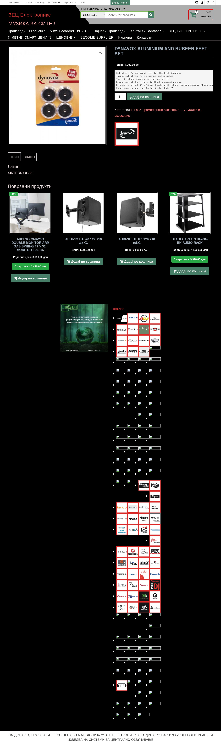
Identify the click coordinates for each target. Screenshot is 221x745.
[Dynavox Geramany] (127, 134)
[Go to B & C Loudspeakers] (155, 329)
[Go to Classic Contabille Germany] (144, 351)
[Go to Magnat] (132, 518)
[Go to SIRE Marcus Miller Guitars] (144, 651)
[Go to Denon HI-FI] (155, 362)
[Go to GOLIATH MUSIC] (121, 429)
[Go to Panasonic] (155, 573)
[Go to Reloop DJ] (144, 607)
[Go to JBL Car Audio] (155, 462)
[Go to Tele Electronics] (121, 684)
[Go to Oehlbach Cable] (155, 562)
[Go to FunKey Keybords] (144, 407)
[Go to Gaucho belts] (144, 418)
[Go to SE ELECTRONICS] (144, 640)
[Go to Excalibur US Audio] (155, 396)
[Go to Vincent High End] (144, 695)
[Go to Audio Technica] (155, 317)
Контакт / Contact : (146, 30)
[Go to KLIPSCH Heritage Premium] (144, 485)
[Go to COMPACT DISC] (121, 362)
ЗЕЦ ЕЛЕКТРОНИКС (186, 30)
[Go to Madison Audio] (121, 518)
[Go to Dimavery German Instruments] (121, 373)
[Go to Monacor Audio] (132, 551)
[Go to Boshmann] (155, 340)
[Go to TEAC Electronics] (144, 673)
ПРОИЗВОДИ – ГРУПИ (19, 2)
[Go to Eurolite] (144, 395)
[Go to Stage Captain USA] (121, 662)
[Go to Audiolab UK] (121, 329)
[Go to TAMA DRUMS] (132, 673)
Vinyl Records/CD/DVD (68, 30)
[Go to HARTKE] (121, 440)
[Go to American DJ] (144, 317)
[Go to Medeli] (155, 540)
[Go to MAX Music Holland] (121, 529)
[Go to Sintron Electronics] (132, 651)
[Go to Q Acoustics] (155, 596)
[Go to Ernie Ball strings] (132, 395)
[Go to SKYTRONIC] (155, 651)
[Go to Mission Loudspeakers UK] (121, 551)
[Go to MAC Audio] (155, 507)
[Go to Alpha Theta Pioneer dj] (121, 317)
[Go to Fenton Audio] (132, 407)
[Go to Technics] (155, 673)
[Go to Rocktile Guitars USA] (132, 618)
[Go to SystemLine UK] (144, 662)
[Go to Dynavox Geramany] (144, 384)
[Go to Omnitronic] (121, 573)
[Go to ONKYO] (132, 573)
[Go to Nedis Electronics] (132, 562)
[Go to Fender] (121, 407)
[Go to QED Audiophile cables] (121, 607)
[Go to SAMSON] (132, 640)
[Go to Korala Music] (155, 484)
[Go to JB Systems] (144, 462)
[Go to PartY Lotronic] (121, 584)
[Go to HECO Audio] (144, 440)
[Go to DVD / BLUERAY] (132, 384)
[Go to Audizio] (132, 329)
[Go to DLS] (132, 373)
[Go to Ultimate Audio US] (132, 684)
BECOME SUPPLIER (96, 37)
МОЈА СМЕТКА (70, 2)
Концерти (144, 37)
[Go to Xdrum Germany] (121, 718)
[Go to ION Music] (121, 462)
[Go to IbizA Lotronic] (132, 451)
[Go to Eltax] (121, 396)
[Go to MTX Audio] (155, 551)
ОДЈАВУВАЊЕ (54, 2)
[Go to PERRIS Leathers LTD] (132, 584)
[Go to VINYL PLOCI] (155, 695)
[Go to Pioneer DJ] (155, 584)
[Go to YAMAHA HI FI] (132, 718)
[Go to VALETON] (155, 684)
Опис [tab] (14, 156)
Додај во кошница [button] (32, 278)
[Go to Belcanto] (132, 340)
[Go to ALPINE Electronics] (132, 317)
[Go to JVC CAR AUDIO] (132, 473)
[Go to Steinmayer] (132, 662)
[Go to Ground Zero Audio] (132, 429)
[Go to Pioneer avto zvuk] (144, 584)
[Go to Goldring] (155, 418)
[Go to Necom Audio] (121, 562)
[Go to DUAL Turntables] (121, 384)
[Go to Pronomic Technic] (144, 596)
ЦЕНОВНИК (66, 37)
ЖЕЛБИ (82, 2)
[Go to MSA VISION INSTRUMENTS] (144, 551)
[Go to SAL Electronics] (121, 640)
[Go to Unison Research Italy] (144, 684)
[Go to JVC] (121, 473)
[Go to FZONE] (155, 407)
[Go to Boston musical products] (121, 351)
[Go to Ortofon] (144, 573)
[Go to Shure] (121, 651)
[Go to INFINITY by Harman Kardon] (144, 451)
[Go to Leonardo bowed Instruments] (132, 507)
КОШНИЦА (40, 2)
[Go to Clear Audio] (155, 351)
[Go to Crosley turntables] (132, 362)
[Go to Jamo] (132, 462)
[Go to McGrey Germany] (155, 529)
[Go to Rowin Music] (155, 629)
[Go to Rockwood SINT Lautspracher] (144, 618)
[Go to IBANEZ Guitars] (121, 451)
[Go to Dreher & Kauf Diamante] (155, 373)
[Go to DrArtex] (144, 373)
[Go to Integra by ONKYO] (155, 451)
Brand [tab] (29, 156)
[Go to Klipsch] (132, 485)
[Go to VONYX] (121, 707)
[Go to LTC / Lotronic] (144, 507)
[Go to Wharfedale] (144, 707)
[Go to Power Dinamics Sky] (132, 596)
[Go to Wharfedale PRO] (155, 707)
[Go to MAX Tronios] (132, 529)
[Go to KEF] (155, 473)
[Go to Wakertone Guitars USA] (132, 707)
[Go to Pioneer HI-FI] (121, 596)
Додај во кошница (144, 96)
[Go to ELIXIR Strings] (155, 384)
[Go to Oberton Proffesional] (144, 562)
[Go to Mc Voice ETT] (144, 529)
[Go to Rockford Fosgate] (121, 618)
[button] (100, 52)
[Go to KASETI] (144, 473)
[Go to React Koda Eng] (132, 607)
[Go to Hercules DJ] (155, 440)
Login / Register (120, 2)
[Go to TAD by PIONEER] (155, 662)
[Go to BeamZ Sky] (121, 340)
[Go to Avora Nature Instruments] (144, 329)
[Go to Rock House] (155, 607)
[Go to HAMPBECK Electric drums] (144, 429)
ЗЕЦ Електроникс (30, 14)
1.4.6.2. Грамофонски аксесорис (155, 109)
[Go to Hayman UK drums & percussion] (132, 440)
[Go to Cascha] (132, 351)
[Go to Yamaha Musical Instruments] (144, 718)
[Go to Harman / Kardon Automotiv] (155, 429)
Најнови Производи (110, 30)
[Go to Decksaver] (144, 362)
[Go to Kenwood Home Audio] (121, 485)
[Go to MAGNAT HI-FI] (144, 518)
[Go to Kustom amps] (155, 495)
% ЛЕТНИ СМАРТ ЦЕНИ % (29, 37)
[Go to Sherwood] (155, 640)
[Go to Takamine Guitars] (121, 673)
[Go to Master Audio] (155, 518)
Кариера (125, 37)
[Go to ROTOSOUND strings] (155, 618)
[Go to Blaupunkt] (144, 340)
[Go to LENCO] (121, 507)
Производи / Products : (26, 30)
